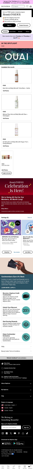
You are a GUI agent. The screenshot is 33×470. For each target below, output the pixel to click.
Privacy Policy (4, 452)
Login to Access (7, 173)
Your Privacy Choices (6, 453)
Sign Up (26, 427)
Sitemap (25, 452)
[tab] (5, 31)
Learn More (28, 252)
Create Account (23, 25)
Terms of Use (12, 452)
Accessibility (19, 452)
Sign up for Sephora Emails (9, 424)
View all (30, 217)
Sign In (9, 25)
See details (17, 252)
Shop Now (6, 252)
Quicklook (4, 157)
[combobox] (18, 6)
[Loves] (27, 6)
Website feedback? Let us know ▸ (16, 358)
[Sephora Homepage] (5, 6)
